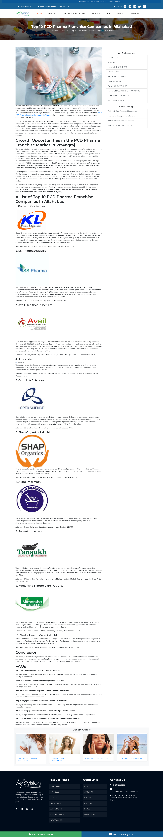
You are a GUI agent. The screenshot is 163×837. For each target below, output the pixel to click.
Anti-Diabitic (56, 809)
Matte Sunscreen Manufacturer (120, 125)
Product (88, 798)
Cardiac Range (57, 815)
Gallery (120, 13)
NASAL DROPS (114, 72)
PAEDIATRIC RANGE (116, 100)
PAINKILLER (113, 58)
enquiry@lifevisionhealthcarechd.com (54, 6)
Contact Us (134, 13)
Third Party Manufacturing (74, 13)
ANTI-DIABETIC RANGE (117, 77)
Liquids (53, 798)
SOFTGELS (112, 62)
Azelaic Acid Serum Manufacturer (121, 121)
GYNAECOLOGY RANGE (117, 86)
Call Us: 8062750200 (42, 834)
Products (96, 13)
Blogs (64, 31)
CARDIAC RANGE (115, 81)
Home (39, 13)
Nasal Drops (56, 803)
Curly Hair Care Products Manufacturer (123, 111)
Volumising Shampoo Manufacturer (121, 116)
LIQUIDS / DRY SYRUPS (117, 67)
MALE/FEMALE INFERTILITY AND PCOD (124, 91)
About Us (52, 13)
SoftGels (54, 792)
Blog (108, 13)
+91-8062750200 (26, 6)
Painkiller (55, 786)
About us (88, 792)
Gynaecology (56, 820)
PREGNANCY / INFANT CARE (119, 96)
